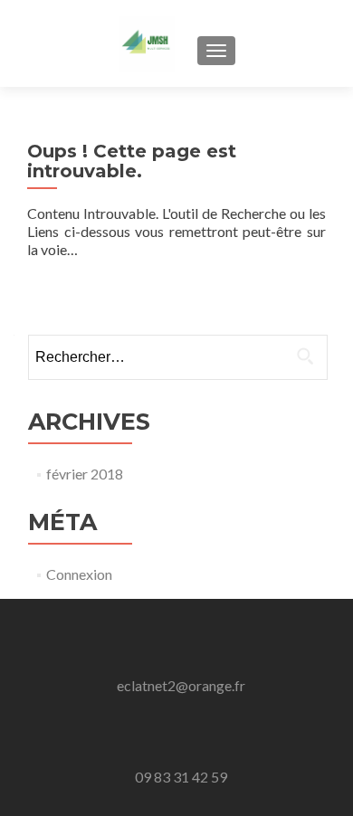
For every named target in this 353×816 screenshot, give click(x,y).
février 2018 (84, 473)
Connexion (79, 574)
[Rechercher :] (177, 357)
